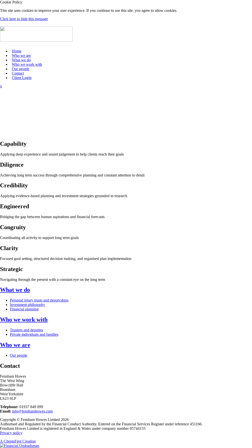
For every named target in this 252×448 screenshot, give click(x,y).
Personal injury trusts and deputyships (39, 300)
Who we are (21, 55)
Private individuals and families (34, 334)
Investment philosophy (27, 305)
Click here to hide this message (24, 19)
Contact (18, 73)
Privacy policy (11, 433)
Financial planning (24, 309)
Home (16, 51)
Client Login (22, 78)
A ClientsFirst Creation (18, 441)
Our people (20, 69)
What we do (21, 60)
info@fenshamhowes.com (32, 411)
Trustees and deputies (26, 330)
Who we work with (27, 64)
